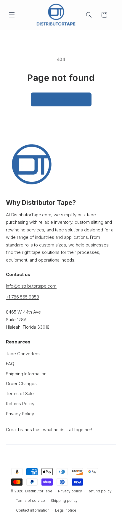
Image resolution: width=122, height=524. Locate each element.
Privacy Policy (20, 413)
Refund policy (100, 491)
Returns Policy (20, 403)
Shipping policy (64, 500)
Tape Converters (23, 353)
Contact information (32, 510)
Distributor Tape (38, 491)
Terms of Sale (20, 393)
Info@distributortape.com (31, 286)
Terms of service (30, 500)
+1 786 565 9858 (22, 297)
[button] (11, 14)
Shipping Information (26, 374)
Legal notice (65, 510)
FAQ (10, 363)
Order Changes (21, 383)
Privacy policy (70, 491)
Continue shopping (61, 99)
